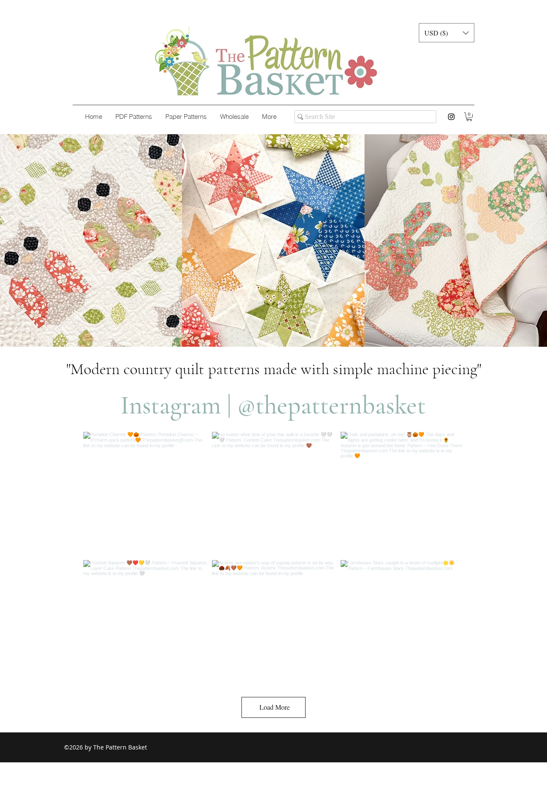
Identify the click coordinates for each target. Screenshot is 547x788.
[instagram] (451, 116)
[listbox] (446, 32)
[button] (446, 32)
